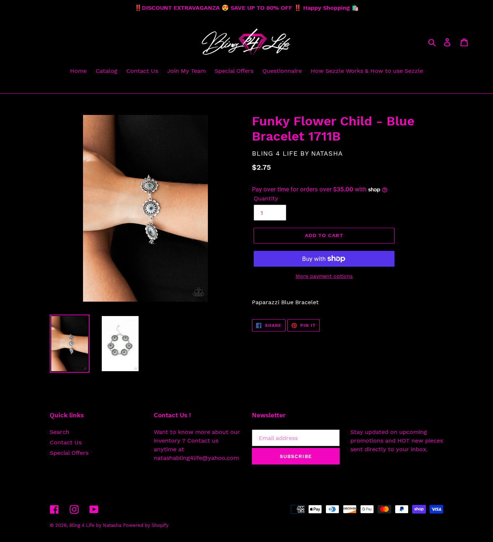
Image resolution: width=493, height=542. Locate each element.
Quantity (266, 198)
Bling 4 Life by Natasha (95, 525)
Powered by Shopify (146, 525)
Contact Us (66, 442)
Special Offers (69, 452)
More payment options (324, 276)
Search (59, 431)
